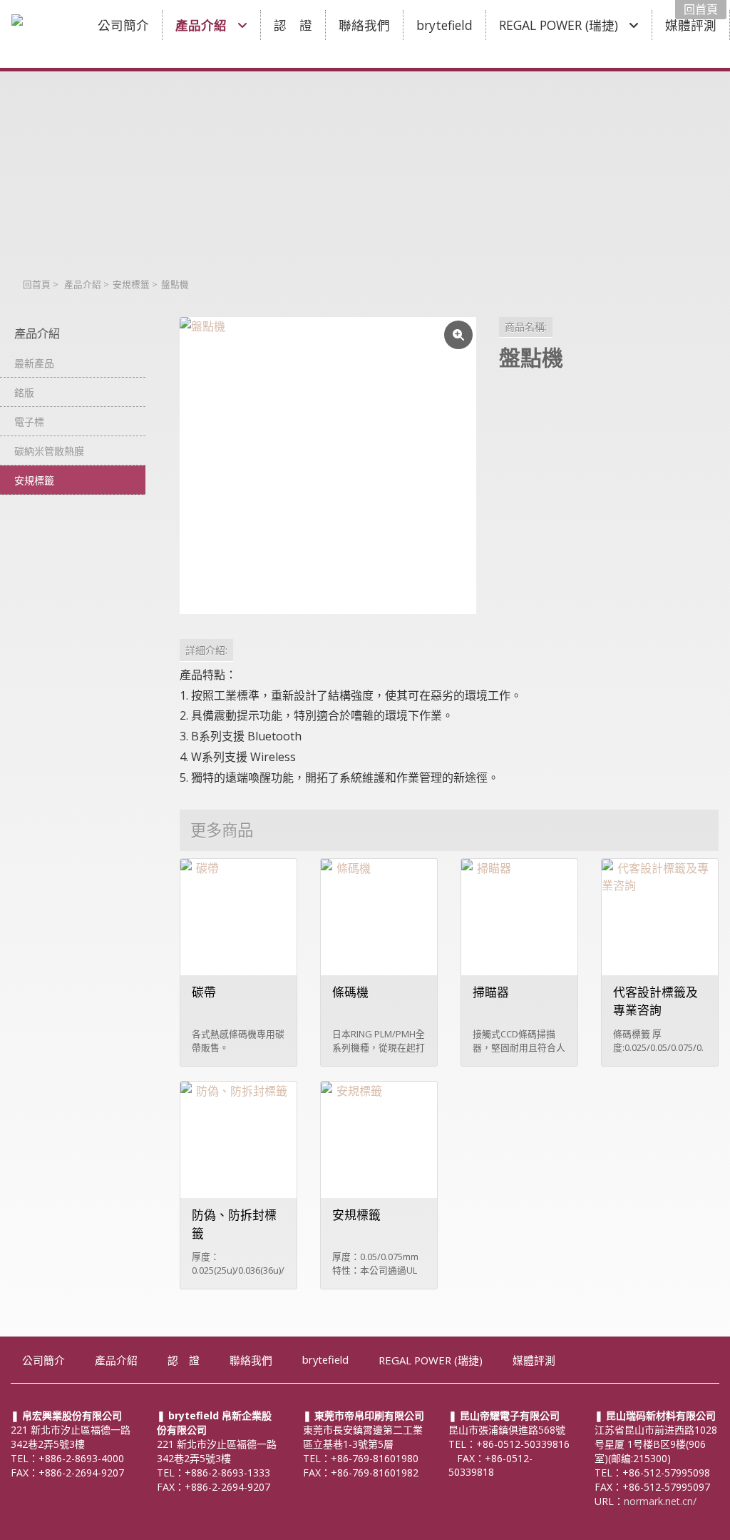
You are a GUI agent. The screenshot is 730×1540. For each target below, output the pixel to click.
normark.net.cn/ (660, 1501)
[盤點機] (328, 465)
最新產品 (34, 363)
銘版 (24, 392)
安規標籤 (131, 284)
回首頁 (37, 284)
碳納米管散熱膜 (49, 451)
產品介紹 (82, 284)
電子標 (29, 421)
